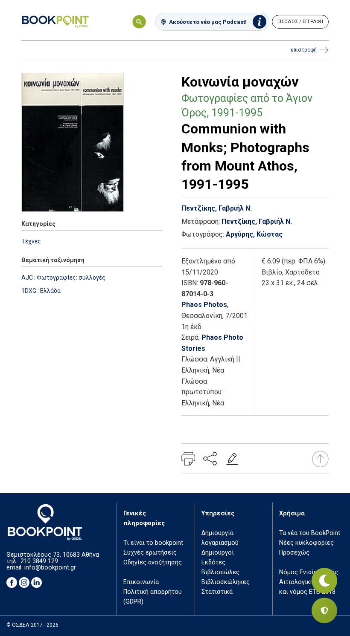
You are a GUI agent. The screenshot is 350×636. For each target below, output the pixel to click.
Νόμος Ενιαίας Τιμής (308, 572)
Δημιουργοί (217, 552)
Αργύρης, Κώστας (254, 234)
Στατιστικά (217, 592)
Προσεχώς (294, 552)
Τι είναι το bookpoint (153, 542)
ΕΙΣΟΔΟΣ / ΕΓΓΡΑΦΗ (300, 21)
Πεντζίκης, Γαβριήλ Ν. (216, 208)
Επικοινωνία (141, 582)
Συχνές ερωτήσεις (150, 552)
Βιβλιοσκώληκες (225, 582)
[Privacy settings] (324, 610)
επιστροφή (304, 50)
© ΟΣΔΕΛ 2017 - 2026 (32, 625)
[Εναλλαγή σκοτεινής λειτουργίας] (324, 580)
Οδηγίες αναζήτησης (152, 562)
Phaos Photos (204, 305)
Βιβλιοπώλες (220, 572)
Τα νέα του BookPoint (309, 533)
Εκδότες (213, 562)
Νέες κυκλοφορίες (306, 542)
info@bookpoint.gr (50, 567)
